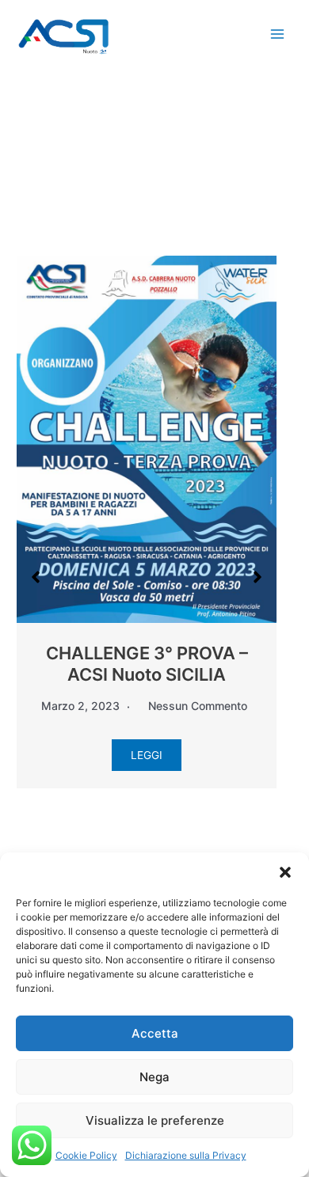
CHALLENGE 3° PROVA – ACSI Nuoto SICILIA (147, 663)
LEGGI (146, 755)
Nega (154, 1076)
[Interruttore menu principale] (277, 34)
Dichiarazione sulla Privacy (185, 1155)
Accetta (155, 1033)
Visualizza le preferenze (155, 1120)
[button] (285, 872)
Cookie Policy (86, 1155)
